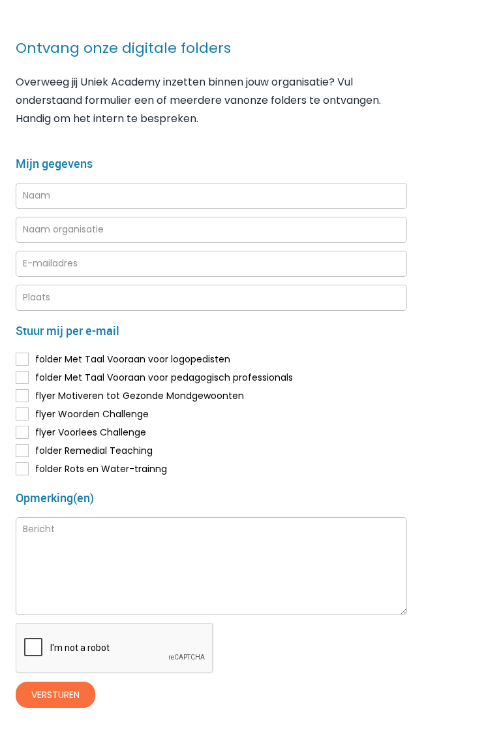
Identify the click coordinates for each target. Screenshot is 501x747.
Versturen (55, 694)
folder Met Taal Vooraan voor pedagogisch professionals (164, 377)
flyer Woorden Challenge (92, 414)
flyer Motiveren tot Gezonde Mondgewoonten (139, 395)
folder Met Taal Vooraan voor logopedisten (132, 359)
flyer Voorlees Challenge (90, 432)
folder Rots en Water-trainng (101, 468)
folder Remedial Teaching (94, 450)
